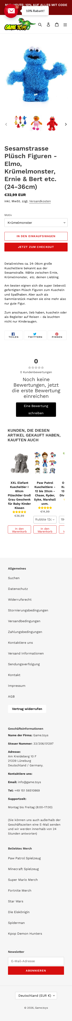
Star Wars (15, 901)
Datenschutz (18, 589)
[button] (11, 11)
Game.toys (41, 1007)
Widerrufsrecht (20, 599)
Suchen (14, 578)
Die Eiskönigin (19, 912)
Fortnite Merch (19, 890)
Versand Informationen (26, 653)
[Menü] (65, 24)
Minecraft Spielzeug (23, 869)
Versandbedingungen (24, 621)
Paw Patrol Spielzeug (24, 858)
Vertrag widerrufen (27, 709)
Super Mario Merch (23, 880)
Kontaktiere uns (20, 643)
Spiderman (16, 923)
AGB (11, 696)
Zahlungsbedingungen (25, 632)
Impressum (16, 686)
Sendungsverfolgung (24, 664)
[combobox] (45, 519)
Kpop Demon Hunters (25, 933)
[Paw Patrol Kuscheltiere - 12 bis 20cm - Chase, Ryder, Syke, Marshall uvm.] (45, 463)
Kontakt (14, 675)
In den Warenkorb (19, 530)
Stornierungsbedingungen (28, 610)
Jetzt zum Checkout (36, 246)
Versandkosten (40, 201)
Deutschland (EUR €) (34, 995)
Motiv (8, 215)
